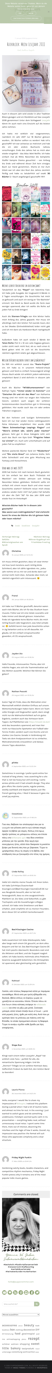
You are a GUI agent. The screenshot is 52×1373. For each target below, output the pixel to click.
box (12, 1329)
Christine (16, 551)
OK (20, 13)
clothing (19, 1330)
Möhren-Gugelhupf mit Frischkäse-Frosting (39, 539)
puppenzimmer (31, 38)
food (17, 1333)
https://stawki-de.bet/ (39, 722)
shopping (25, 1344)
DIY (37, 1329)
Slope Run (17, 1045)
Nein (31, 13)
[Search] (37, 1304)
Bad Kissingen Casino (22, 929)
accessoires (9, 1325)
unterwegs (6, 1352)
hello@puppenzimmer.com (21, 1282)
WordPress (42, 1368)
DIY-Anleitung (7, 1334)
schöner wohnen (10, 1344)
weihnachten (29, 1352)
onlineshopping (13, 1339)
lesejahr (31, 50)
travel (37, 1349)
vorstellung (17, 1352)
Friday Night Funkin (21, 1157)
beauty (29, 1325)
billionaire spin (19, 837)
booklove (25, 50)
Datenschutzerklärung (26, 18)
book (19, 50)
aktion (20, 1326)
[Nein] (48, 11)
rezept (34, 1338)
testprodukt (28, 1348)
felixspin (21, 1103)
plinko (15, 762)
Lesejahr (46, 120)
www (37, 1352)
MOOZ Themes (19, 1368)
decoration (29, 1329)
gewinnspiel (28, 1333)
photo (24, 1339)
